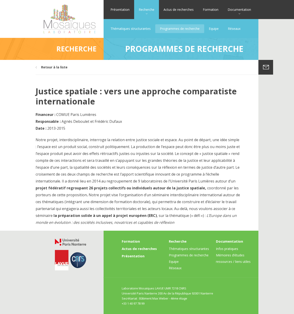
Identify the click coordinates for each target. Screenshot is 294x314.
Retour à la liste (54, 67)
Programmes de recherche (180, 28)
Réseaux (234, 28)
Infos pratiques (227, 249)
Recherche (146, 9)
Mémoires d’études (230, 255)
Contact (265, 67)
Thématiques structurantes (130, 28)
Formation (210, 9)
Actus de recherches (179, 9)
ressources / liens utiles (233, 261)
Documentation (239, 9)
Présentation (120, 9)
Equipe (214, 28)
